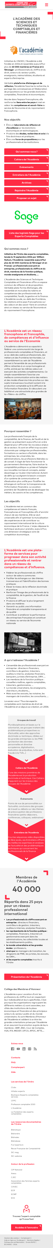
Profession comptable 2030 (23, 1104)
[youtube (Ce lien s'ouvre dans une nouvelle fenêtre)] (18, 1048)
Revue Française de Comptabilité (26, 1148)
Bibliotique (26, 1130)
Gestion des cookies (11, 1238)
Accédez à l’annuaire (26, 1227)
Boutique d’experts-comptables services (24, 1096)
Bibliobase (26, 1141)
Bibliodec (26, 1137)
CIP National (26, 1170)
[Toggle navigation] (46, 4)
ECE (26, 1198)
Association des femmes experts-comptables (25, 1182)
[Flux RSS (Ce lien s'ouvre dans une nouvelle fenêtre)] (35, 1048)
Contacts (15, 1057)
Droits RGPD (30, 1242)
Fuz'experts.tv (26, 1145)
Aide (13, 1072)
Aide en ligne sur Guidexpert (14, 1240)
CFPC (26, 1101)
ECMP (26, 1194)
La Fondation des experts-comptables (26, 1113)
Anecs (26, 1173)
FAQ (13, 1062)
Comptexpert (18, 1067)
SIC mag (15, 1152)
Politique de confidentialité (14, 1242)
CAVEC (14, 1187)
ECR (13, 1190)
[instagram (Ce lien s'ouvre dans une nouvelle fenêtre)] (29, 1048)
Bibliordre (26, 1133)
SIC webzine (16, 1156)
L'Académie (26, 1108)
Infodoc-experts (26, 1091)
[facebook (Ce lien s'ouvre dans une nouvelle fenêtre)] (12, 1048)
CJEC (26, 1177)
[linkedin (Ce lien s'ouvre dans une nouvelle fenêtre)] (23, 1048)
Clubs (26, 1087)
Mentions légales (33, 1240)
